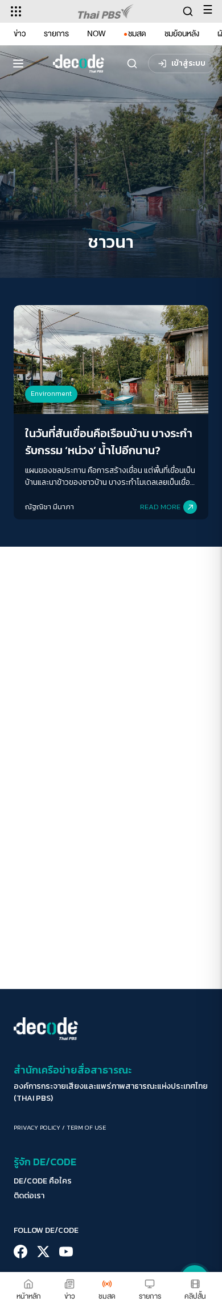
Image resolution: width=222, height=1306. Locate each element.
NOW (96, 34)
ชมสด (137, 34)
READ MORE (160, 506)
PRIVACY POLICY (37, 1127)
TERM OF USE (86, 1127)
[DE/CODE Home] (78, 63)
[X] (43, 1251)
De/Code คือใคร (43, 1181)
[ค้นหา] (132, 63)
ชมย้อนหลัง (182, 34)
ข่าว (20, 34)
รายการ (56, 34)
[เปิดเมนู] (18, 63)
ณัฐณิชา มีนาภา (49, 506)
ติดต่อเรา (29, 1196)
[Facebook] (20, 1251)
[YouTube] (66, 1251)
